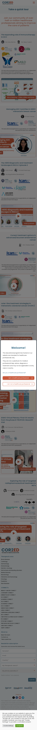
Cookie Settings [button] (8, 726)
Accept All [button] (19, 726)
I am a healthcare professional (18, 378)
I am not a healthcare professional (18, 384)
